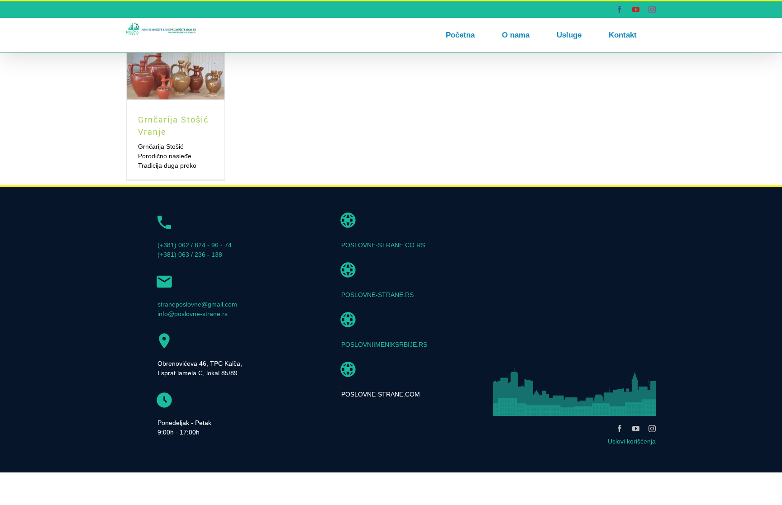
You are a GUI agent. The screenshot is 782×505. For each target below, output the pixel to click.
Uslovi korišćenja (632, 441)
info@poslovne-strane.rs (192, 313)
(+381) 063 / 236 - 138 (189, 254)
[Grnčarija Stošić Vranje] (175, 76)
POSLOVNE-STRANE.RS (377, 294)
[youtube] (635, 428)
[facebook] (619, 428)
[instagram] (652, 428)
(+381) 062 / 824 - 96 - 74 (194, 245)
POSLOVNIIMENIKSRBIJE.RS (384, 344)
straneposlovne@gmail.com (197, 304)
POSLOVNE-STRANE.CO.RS (383, 245)
